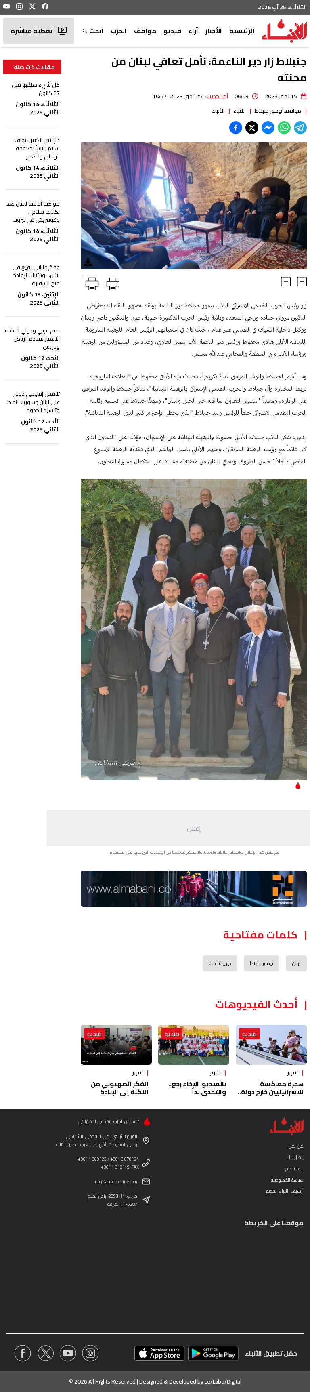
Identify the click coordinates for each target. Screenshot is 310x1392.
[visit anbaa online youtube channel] (68, 1353)
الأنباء (239, 111)
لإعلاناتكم (294, 1168)
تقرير (292, 1072)
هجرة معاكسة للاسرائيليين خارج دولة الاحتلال (272, 1092)
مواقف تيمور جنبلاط (278, 111)
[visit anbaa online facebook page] (22, 1353)
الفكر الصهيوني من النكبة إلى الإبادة (120, 1088)
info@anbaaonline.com (115, 1182)
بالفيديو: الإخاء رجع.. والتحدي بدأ (197, 1088)
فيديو (172, 31)
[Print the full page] (111, 282)
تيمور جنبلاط (261, 963)
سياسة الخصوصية (287, 1179)
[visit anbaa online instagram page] (90, 1353)
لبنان (296, 963)
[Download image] (88, 262)
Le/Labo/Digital (223, 1381)
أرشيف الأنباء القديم (285, 1191)
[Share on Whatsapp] (284, 127)
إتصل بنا (296, 1157)
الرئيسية (242, 31)
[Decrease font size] (286, 281)
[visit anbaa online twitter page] (45, 1353)
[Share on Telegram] (300, 127)
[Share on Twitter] (251, 127)
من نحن (296, 1145)
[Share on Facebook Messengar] (268, 127)
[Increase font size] (302, 281)
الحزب (119, 31)
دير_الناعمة (220, 963)
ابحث (96, 31)
